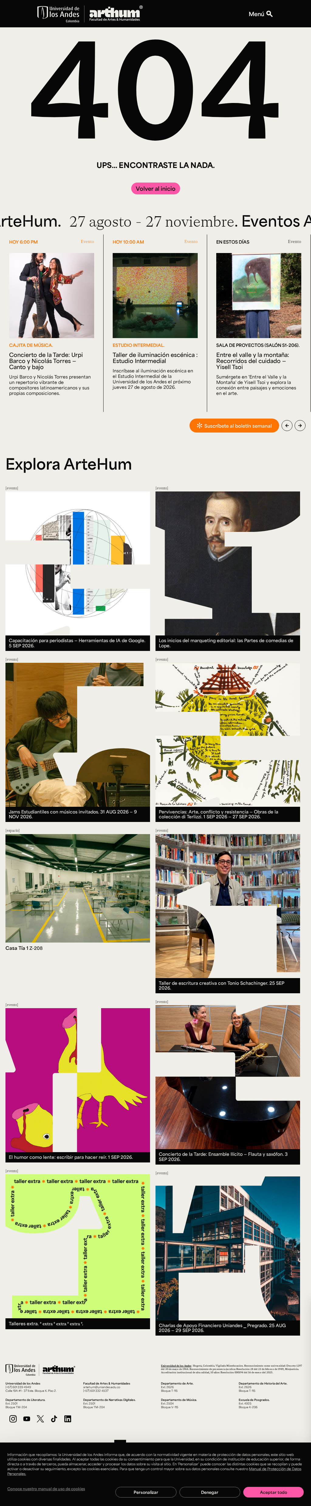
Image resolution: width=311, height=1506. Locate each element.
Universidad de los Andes (176, 1365)
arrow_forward (300, 425)
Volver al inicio (156, 188)
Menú (256, 13)
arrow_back (287, 425)
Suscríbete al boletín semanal (238, 426)
